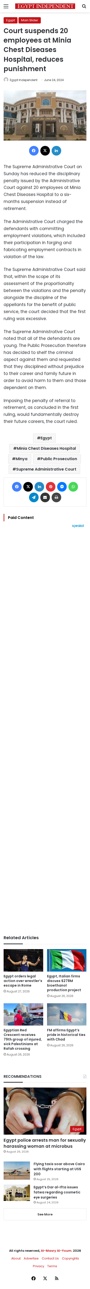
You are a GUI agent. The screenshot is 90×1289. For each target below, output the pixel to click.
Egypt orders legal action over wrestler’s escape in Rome (23, 981)
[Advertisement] (45, 731)
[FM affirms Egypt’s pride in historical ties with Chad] (67, 1014)
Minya (21, 459)
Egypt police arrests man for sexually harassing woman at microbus (45, 1143)
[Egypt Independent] (45, 6)
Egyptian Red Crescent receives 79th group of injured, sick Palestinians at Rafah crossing (23, 1039)
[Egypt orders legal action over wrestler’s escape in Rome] (23, 960)
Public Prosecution (59, 459)
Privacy (38, 1266)
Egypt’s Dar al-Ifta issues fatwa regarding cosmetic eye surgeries (57, 1192)
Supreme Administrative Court (46, 469)
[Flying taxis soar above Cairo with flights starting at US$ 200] (17, 1171)
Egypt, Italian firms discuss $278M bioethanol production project (64, 983)
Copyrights (70, 1258)
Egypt (10, 20)
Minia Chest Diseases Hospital (46, 448)
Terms (52, 1266)
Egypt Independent (23, 80)
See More (45, 1214)
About (16, 1258)
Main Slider (29, 20)
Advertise (31, 1258)
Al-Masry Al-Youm (56, 1250)
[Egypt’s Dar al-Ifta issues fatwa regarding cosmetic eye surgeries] (17, 1193)
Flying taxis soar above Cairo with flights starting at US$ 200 (59, 1169)
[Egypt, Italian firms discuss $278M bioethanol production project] (67, 960)
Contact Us (50, 1258)
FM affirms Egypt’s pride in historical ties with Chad (66, 1035)
